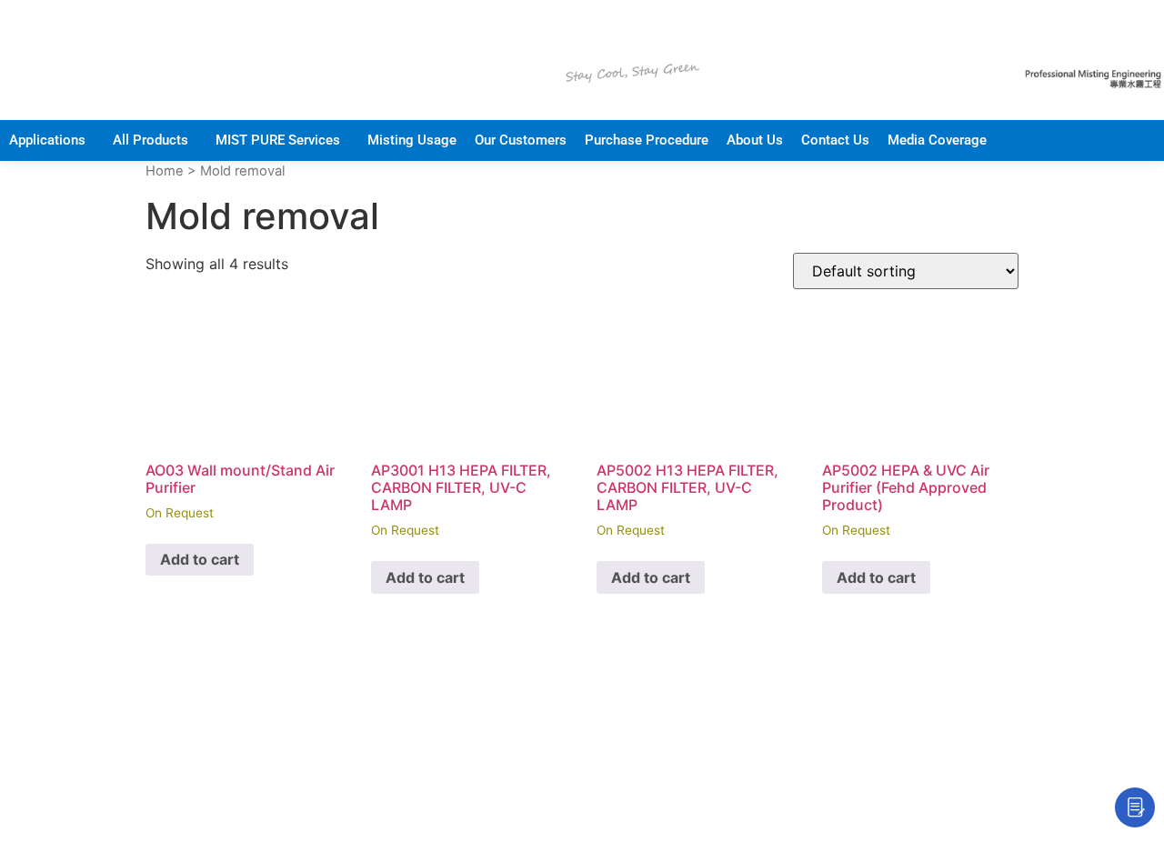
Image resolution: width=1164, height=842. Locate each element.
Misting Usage (412, 140)
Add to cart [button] (199, 559)
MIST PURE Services (278, 140)
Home (165, 171)
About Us (755, 140)
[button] (52, 140)
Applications (47, 140)
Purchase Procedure (646, 140)
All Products (150, 140)
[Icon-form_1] (1135, 807)
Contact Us (835, 140)
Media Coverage (937, 140)
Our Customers (521, 140)
